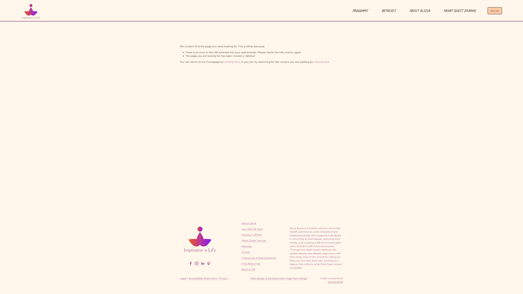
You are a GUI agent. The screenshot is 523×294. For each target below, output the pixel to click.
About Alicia (419, 10)
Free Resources (251, 263)
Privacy (223, 278)
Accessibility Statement (202, 278)
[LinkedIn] (203, 263)
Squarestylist (335, 281)
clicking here (232, 61)
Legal (183, 278)
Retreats (247, 246)
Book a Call (495, 11)
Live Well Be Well (252, 229)
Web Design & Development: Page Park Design (278, 278)
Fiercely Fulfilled (252, 234)
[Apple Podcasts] (209, 263)
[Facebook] (191, 263)
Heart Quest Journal (460, 10)
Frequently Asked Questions (259, 257)
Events (246, 252)
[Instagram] (197, 263)
